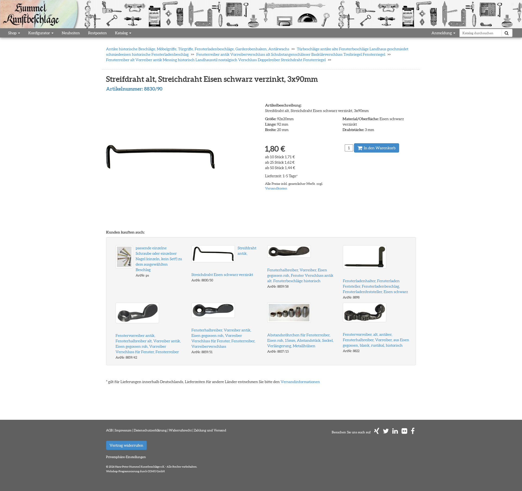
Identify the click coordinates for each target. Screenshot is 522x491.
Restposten (97, 33)
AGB (109, 430)
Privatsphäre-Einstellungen (126, 457)
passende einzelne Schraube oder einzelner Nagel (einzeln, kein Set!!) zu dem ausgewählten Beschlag (159, 259)
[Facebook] (413, 432)
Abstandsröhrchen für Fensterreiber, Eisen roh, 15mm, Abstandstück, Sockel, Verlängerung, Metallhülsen (300, 340)
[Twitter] (386, 432)
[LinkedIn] (395, 432)
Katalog (122, 33)
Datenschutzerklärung (150, 430)
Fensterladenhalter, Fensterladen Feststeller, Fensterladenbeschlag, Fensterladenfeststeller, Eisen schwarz (375, 286)
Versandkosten (276, 188)
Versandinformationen (300, 382)
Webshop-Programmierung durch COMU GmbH (135, 471)
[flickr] (404, 432)
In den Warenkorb (379, 148)
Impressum (123, 430)
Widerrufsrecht (180, 430)
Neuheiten (71, 33)
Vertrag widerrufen (126, 445)
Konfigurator (39, 33)
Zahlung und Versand (210, 430)
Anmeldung (442, 33)
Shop (12, 33)
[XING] (376, 432)
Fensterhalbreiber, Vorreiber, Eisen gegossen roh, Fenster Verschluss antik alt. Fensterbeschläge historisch (300, 275)
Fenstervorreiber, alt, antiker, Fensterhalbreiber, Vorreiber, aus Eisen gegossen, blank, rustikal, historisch (376, 339)
